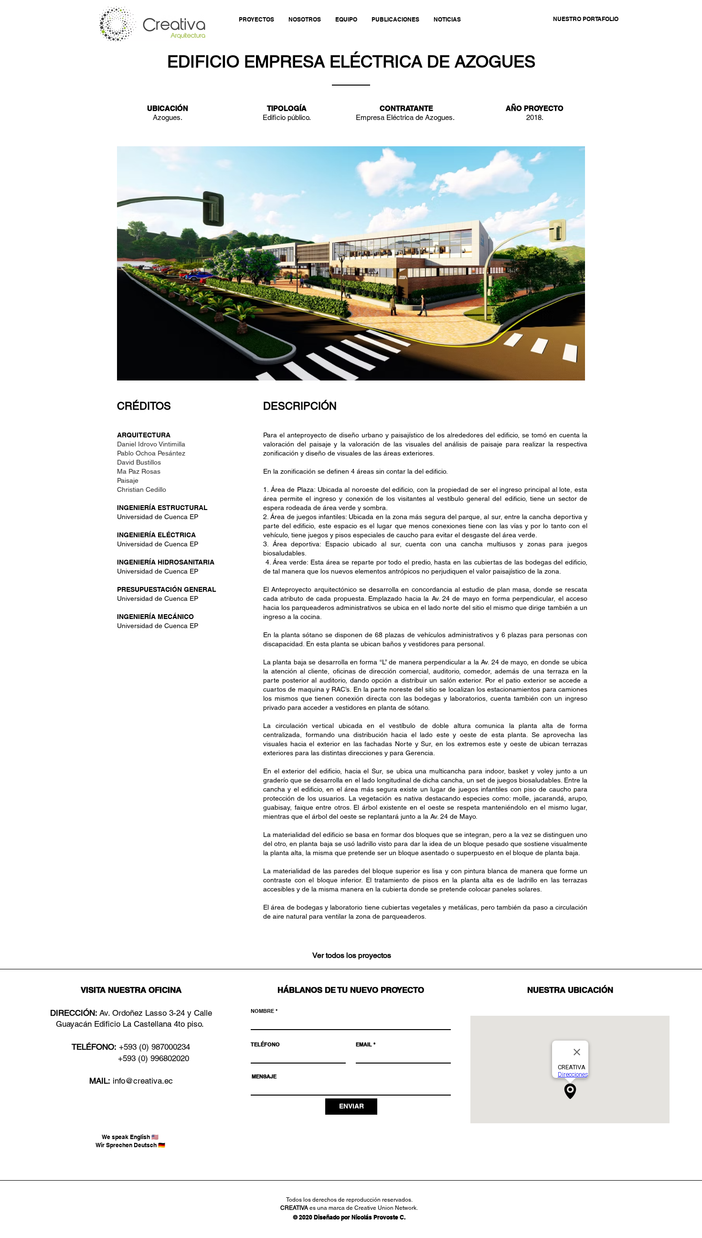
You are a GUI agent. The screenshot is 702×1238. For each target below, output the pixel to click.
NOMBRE (262, 1011)
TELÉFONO (265, 1044)
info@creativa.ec (143, 1081)
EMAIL (364, 1044)
